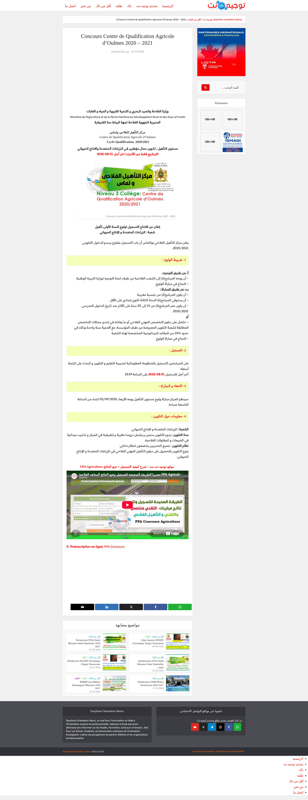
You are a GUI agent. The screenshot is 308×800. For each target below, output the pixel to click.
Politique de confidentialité (230, 751)
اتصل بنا (70, 6)
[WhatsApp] (237, 727)
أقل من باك (103, 6)
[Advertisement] (128, 81)
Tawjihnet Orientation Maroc (77, 751)
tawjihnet (116, 51)
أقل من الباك (158, 636)
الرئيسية (167, 6)
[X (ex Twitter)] (203, 727)
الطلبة (77, 678)
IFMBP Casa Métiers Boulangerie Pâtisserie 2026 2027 (86, 685)
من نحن (86, 6)
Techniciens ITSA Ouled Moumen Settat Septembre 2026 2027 (84, 643)
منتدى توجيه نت (146, 6)
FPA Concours (114, 546)
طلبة (119, 6)
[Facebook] (229, 727)
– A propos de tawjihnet (204, 751)
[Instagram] (220, 727)
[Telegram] (212, 727)
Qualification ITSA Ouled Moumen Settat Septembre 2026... (150, 664)
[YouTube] (195, 727)
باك (129, 6)
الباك (147, 636)
